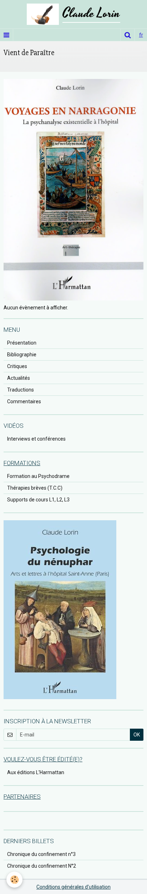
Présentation (21, 343)
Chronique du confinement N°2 (41, 866)
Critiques (17, 366)
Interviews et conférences (36, 439)
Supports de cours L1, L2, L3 (38, 499)
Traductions (20, 390)
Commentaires (24, 401)
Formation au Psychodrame (38, 476)
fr (141, 35)
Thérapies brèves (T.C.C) (34, 488)
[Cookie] (14, 880)
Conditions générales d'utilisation (73, 887)
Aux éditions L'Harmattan (35, 772)
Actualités (18, 378)
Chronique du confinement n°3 (41, 854)
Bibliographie (21, 354)
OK (136, 735)
